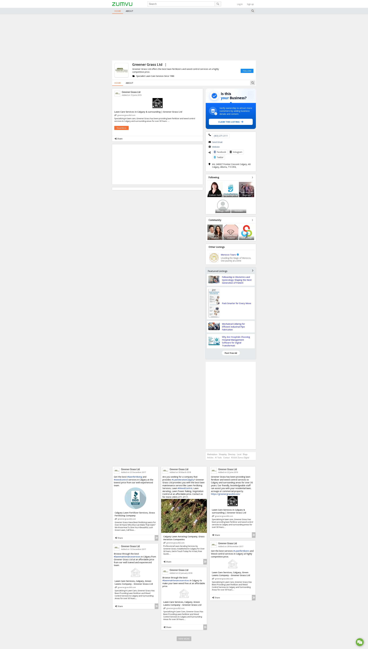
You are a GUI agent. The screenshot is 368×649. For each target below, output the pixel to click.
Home (117, 10)
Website (216, 146)
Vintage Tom (223, 210)
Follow (247, 70)
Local (239, 454)
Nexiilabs (238, 210)
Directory (231, 454)
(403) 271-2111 (221, 135)
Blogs (245, 454)
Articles (210, 458)
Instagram (237, 152)
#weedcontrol (121, 479)
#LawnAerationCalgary (183, 479)
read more (121, 128)
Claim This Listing (228, 121)
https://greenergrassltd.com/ (225, 493)
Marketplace (212, 454)
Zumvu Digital (243, 458)
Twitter (220, 157)
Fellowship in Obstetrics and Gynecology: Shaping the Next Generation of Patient (237, 280)
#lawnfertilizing (134, 476)
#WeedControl (185, 488)
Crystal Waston (215, 236)
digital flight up (231, 195)
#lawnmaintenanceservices (127, 556)
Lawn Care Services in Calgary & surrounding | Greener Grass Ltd (148, 111)
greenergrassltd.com (126, 115)
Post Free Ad (231, 353)
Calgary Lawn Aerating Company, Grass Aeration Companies (184, 538)
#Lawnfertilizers (241, 550)
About (129, 10)
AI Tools (218, 458)
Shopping (223, 454)
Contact (226, 458)
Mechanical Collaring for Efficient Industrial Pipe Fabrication (233, 326)
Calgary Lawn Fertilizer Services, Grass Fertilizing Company (135, 514)
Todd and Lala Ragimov (246, 193)
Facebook (221, 152)
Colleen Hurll (215, 195)
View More (184, 638)
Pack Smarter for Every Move (236, 303)
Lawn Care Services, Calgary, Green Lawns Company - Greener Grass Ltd (231, 574)
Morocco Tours (228, 254)
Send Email (217, 142)
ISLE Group (246, 237)
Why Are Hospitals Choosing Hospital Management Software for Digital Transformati (236, 341)
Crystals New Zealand (231, 236)
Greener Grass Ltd (131, 92)
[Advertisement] (184, 37)
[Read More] (156, 538)
